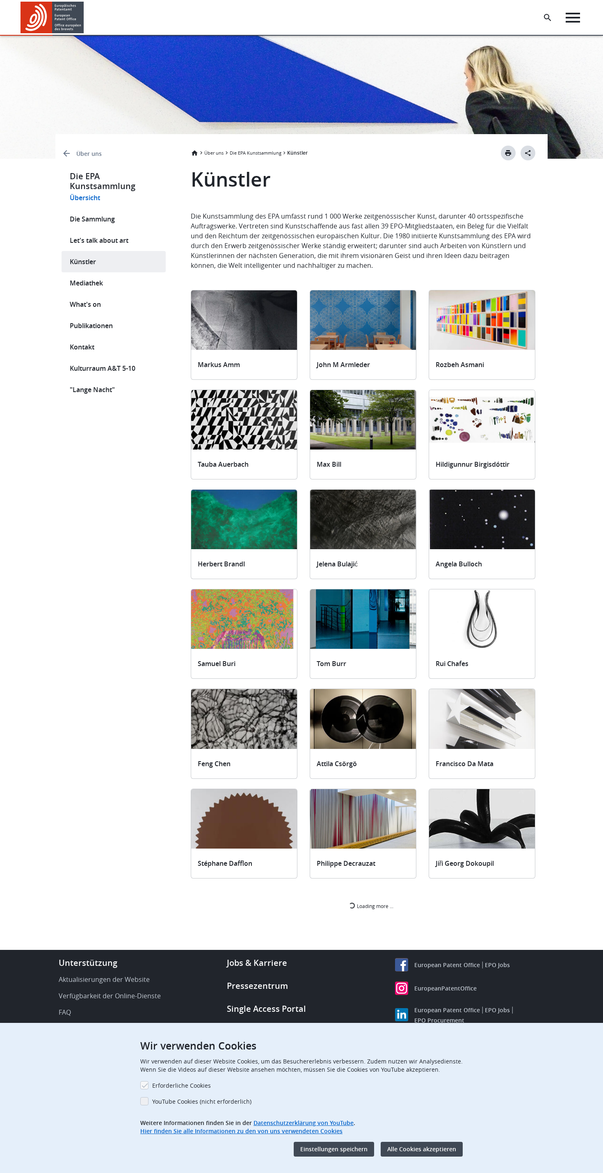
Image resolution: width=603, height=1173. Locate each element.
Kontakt (82, 346)
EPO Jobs (497, 965)
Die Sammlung (92, 219)
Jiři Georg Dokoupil (465, 863)
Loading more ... (374, 906)
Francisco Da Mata (464, 763)
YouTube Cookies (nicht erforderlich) (201, 1101)
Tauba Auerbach (223, 464)
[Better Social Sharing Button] (528, 153)
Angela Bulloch (459, 563)
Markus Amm (219, 364)
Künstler (83, 261)
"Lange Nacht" (92, 389)
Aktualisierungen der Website (104, 979)
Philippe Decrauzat (346, 863)
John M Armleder (343, 364)
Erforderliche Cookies (181, 1085)
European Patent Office (447, 965)
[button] (85, 17)
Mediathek (86, 283)
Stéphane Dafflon (225, 863)
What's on (85, 304)
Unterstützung (88, 962)
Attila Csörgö (337, 763)
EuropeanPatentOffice (445, 988)
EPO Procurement (439, 1020)
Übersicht (85, 197)
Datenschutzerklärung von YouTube (304, 1123)
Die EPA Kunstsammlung (255, 153)
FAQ (65, 1012)
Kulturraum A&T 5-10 (102, 368)
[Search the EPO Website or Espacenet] (547, 17)
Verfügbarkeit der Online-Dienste (110, 995)
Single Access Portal (266, 1008)
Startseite (194, 153)
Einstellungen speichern (334, 1149)
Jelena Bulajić (337, 563)
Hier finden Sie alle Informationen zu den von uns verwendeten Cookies (241, 1131)
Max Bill (329, 464)
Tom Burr (331, 663)
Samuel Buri (216, 663)
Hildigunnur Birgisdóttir (472, 464)
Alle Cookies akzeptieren (421, 1149)
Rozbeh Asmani (460, 364)
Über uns (89, 153)
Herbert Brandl (221, 563)
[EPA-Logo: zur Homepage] (52, 17)
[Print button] (508, 153)
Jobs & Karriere (257, 962)
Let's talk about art (99, 240)
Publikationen (91, 325)
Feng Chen (214, 763)
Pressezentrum (257, 985)
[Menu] (572, 17)
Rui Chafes (452, 663)
